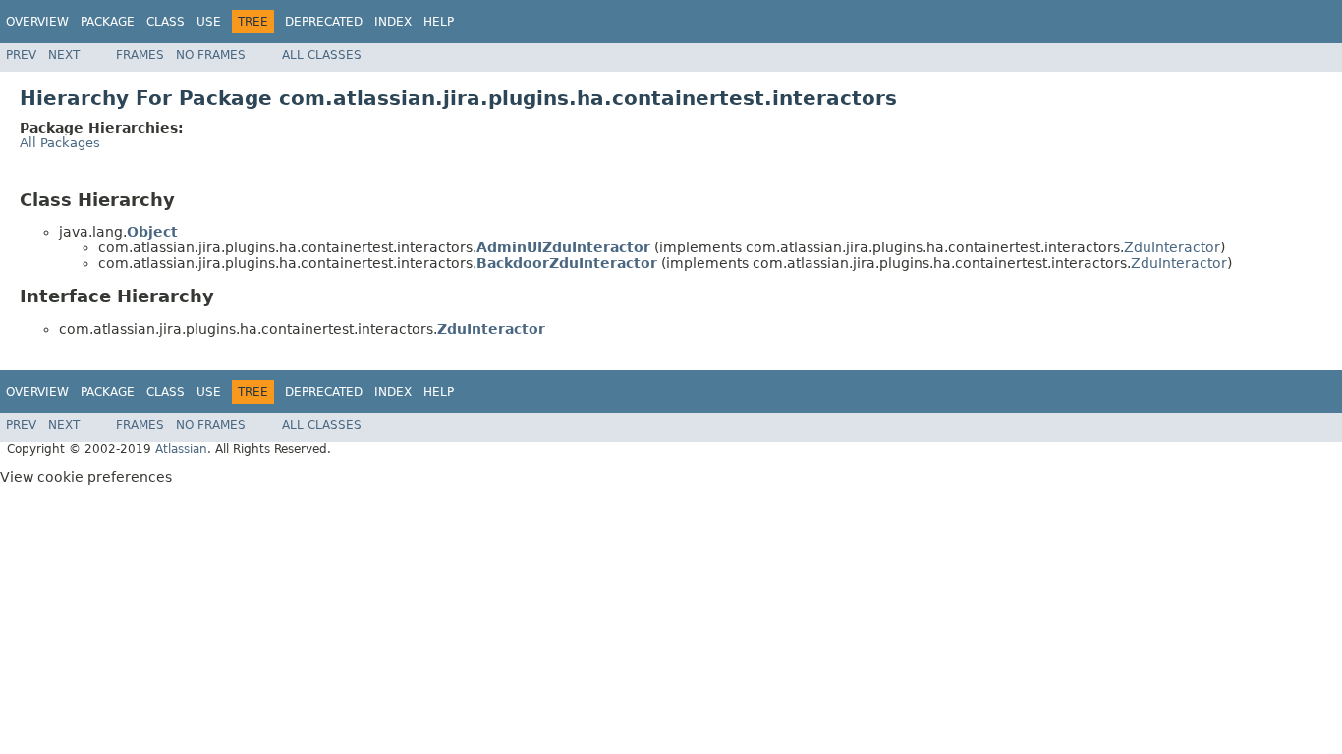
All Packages (60, 142)
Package (108, 21)
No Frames (211, 55)
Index (393, 21)
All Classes (322, 55)
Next (64, 55)
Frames (140, 55)
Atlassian (181, 449)
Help (438, 21)
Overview (37, 21)
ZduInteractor (1172, 247)
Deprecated (324, 21)
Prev (21, 55)
